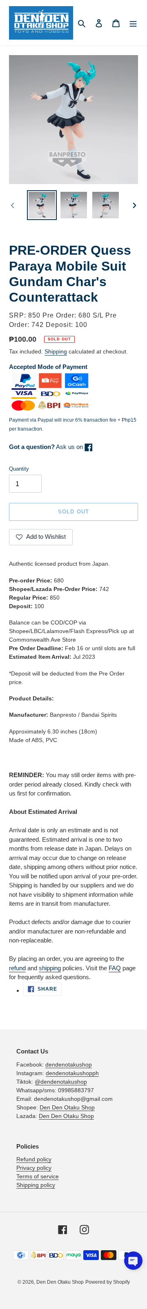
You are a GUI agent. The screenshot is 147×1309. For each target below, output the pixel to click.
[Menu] (133, 23)
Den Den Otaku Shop (67, 1107)
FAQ (115, 968)
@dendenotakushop (61, 1081)
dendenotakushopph (72, 1073)
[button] (133, 1260)
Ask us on (47, 446)
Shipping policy (35, 1185)
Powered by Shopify (107, 1282)
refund (17, 968)
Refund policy (33, 1159)
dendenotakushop (68, 1064)
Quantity (19, 469)
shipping (50, 968)
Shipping (56, 351)
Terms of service (37, 1176)
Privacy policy (33, 1168)
